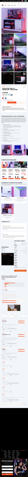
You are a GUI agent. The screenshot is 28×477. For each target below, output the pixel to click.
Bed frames (9, 456)
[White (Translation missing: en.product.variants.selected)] (5, 176)
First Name (3, 470)
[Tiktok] (24, 450)
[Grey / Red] (2, 98)
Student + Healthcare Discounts (7, 2)
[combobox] (3, 469)
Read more (3, 110)
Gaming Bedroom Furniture (5, 85)
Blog (25, 2)
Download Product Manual (20, 270)
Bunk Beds (9, 452)
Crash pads (9, 457)
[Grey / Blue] (5, 98)
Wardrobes (13, 456)
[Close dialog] (26, 459)
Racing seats (5, 456)
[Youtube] (23, 450)
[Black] (15, 177)
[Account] (24, 5)
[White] (4, 98)
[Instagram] (22, 450)
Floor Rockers (6, 452)
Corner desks (18, 454)
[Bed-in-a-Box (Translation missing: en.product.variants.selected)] (21, 177)
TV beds (9, 453)
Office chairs (5, 455)
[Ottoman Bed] (23, 177)
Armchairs (5, 457)
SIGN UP (7, 474)
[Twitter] (26, 450)
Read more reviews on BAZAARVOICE (8, 277)
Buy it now (14, 104)
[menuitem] (15, 5)
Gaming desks (18, 452)
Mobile (3, 467)
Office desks (18, 453)
